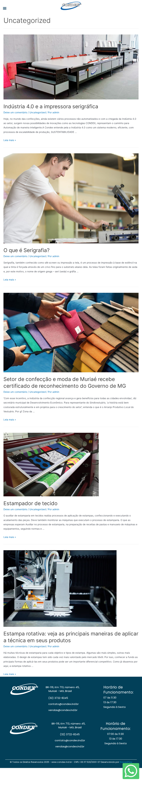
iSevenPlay (125, 762)
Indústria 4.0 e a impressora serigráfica (50, 106)
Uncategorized (37, 112)
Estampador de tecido (30, 503)
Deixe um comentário (15, 112)
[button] (4, 8)
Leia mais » (9, 140)
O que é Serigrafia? (26, 250)
